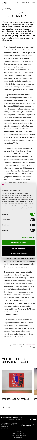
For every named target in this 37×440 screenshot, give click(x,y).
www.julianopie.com (30, 344)
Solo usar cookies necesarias (18, 253)
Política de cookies (18, 437)
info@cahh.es (4, 426)
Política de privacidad (18, 433)
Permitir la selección (18, 248)
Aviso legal (18, 431)
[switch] (32, 219)
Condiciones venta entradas (18, 435)
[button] (18, 3)
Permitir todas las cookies (18, 242)
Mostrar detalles (27, 237)
